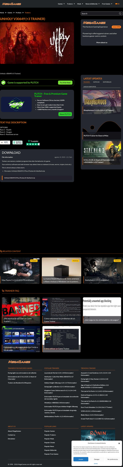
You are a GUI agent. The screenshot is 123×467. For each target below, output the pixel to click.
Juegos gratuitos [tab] (89, 86)
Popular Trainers (50, 435)
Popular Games (49, 431)
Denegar (97, 459)
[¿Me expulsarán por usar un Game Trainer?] (21, 310)
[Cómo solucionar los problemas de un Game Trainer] (61, 310)
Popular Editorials (50, 450)
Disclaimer (11, 439)
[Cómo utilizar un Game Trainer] (61, 339)
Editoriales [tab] (107, 82)
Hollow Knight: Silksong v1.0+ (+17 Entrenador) (60, 383)
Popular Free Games (51, 454)
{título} (96, 463)
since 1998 (116, 27)
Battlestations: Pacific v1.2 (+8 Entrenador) (59, 416)
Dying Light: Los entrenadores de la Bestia (22, 373)
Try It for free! (65, 83)
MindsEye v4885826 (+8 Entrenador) (57, 403)
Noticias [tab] (96, 82)
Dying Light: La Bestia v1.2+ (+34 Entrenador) (59, 386)
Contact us (11, 435)
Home (2, 12)
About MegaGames (14, 431)
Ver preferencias (112, 459)
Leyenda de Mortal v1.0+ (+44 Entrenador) (58, 373)
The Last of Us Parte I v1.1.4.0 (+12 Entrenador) (97, 391)
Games (10, 12)
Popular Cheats (49, 442)
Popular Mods (49, 439)
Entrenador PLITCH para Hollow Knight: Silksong (61, 406)
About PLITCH (65, 114)
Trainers (28, 12)
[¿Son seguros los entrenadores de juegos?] (102, 310)
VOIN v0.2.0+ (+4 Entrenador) (91, 411)
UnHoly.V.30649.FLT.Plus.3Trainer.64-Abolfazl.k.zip (19, 178)
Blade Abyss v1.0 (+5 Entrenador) (92, 415)
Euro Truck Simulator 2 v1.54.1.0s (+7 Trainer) (96, 407)
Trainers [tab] (86, 82)
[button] (119, 443)
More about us (101, 42)
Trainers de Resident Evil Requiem (19, 383)
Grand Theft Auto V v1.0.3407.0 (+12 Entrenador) (98, 419)
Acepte (81, 459)
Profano (18, 12)
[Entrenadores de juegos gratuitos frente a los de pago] (21, 339)
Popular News (49, 446)
